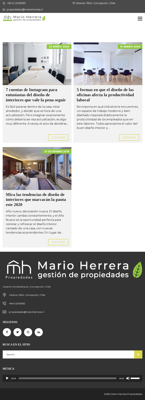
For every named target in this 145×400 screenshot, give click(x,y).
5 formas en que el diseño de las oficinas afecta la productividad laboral (105, 94)
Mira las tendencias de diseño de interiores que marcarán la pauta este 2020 (36, 199)
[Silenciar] (128, 378)
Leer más (58, 137)
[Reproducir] (7, 378)
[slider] (136, 378)
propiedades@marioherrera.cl (24, 9)
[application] (72, 378)
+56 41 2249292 (16, 3)
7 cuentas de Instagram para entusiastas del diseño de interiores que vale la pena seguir (36, 94)
